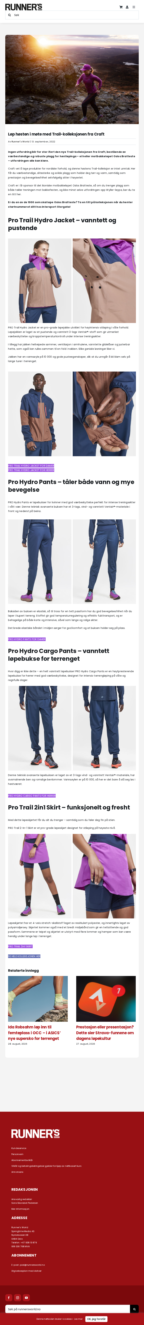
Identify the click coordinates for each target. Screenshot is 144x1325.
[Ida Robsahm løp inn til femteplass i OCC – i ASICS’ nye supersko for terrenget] (38, 977)
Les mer (78, 1318)
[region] (72, 1319)
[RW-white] (35, 1130)
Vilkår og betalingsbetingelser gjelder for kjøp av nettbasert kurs (46, 1165)
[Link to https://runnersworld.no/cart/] (121, 7)
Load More (72, 1093)
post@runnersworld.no (32, 1264)
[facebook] (8, 1297)
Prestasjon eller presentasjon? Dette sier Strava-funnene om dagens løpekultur (105, 1032)
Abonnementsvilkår (22, 1160)
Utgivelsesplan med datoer (26, 1270)
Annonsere (17, 1171)
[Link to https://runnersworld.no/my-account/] (127, 7)
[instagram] (17, 1297)
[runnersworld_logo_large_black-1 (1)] (23, 5)
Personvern (17, 1154)
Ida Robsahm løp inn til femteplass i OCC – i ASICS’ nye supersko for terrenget (34, 1032)
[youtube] (26, 1297)
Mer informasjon (20, 1208)
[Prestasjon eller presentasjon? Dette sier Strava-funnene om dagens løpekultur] (106, 977)
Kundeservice (18, 1148)
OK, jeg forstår (96, 1319)
